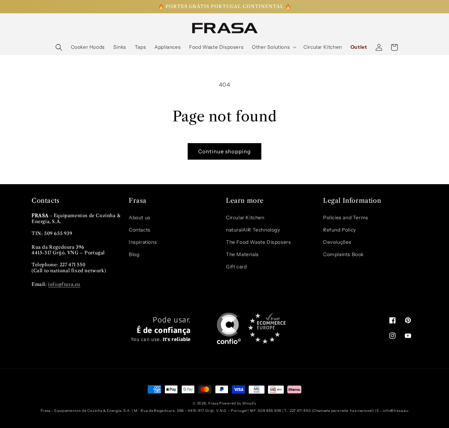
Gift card (236, 266)
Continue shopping (224, 151)
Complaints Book (343, 254)
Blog (134, 254)
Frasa (213, 403)
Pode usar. (161, 329)
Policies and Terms (345, 217)
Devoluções (337, 242)
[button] (59, 47)
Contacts (139, 230)
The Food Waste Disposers (258, 242)
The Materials (242, 254)
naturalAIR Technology (253, 230)
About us (139, 217)
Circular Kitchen (245, 217)
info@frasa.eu (64, 284)
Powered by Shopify (237, 403)
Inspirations (143, 242)
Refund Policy (339, 230)
